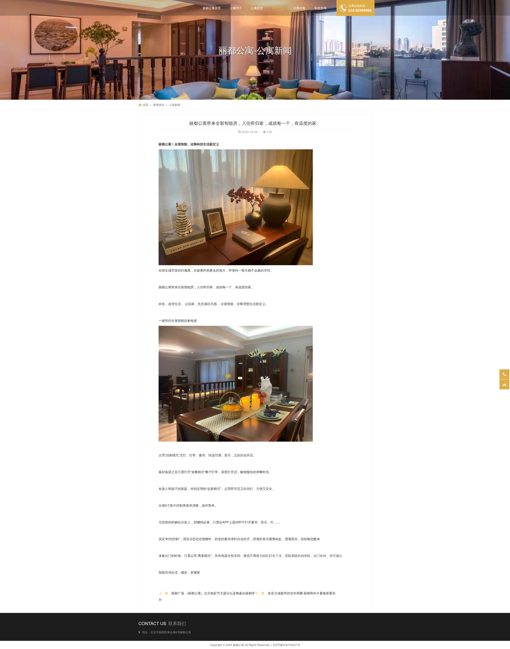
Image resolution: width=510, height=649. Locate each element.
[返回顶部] (504, 384)
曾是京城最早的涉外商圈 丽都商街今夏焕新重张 (301, 593)
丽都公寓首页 (212, 8)
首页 (145, 105)
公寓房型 (257, 8)
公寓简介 (236, 8)
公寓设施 (299, 8)
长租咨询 (320, 8)
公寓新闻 (174, 105)
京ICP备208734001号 (286, 645)
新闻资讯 (278, 8)
